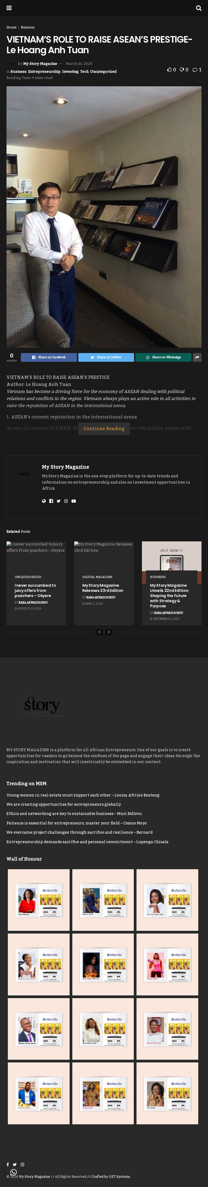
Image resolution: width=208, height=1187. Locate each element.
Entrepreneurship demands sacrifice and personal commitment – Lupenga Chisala (87, 842)
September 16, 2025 (165, 619)
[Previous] (99, 632)
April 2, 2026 (94, 604)
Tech (84, 71)
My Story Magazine (40, 63)
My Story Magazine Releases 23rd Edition (102, 588)
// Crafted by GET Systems (108, 1176)
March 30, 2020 (79, 63)
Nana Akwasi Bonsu (33, 602)
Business (28, 27)
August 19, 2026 (29, 608)
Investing (70, 71)
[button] (13, 1172)
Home (11, 27)
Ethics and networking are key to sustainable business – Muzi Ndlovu (74, 814)
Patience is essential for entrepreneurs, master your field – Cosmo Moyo (76, 823)
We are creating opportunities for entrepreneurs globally (63, 804)
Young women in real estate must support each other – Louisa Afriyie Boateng (83, 795)
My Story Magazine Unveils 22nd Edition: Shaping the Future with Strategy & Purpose (169, 596)
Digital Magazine (97, 577)
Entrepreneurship (44, 71)
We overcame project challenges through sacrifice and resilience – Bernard (79, 832)
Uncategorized (103, 71)
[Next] (109, 632)
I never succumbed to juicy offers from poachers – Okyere (35, 590)
